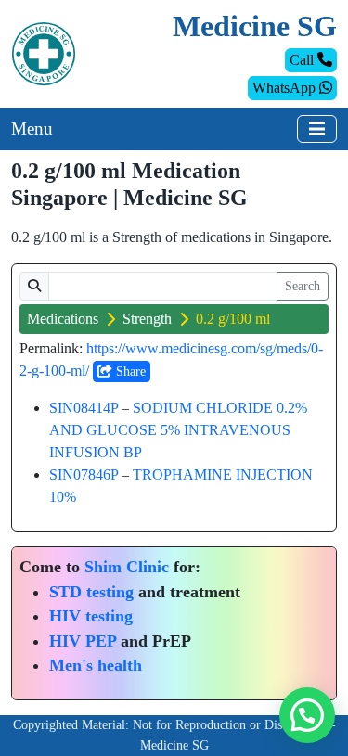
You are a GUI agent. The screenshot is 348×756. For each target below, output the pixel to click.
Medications (62, 319)
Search (302, 286)
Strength (147, 319)
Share (129, 371)
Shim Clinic (126, 566)
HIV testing (91, 616)
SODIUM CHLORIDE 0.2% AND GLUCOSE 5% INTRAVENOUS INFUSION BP (178, 430)
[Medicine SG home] (43, 52)
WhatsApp (285, 88)
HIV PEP (82, 641)
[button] (307, 715)
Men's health (95, 665)
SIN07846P (83, 474)
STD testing (91, 592)
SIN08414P (83, 408)
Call (303, 60)
